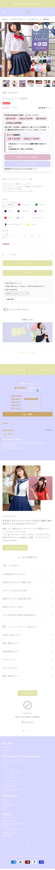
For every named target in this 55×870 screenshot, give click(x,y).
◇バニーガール (9, 777)
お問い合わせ (8, 821)
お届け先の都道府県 (11, 290)
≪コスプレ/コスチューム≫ (14, 760)
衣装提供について (10, 832)
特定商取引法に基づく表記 (13, 824)
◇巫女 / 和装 (8, 786)
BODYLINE (7, 747)
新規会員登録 (8, 805)
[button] (16, 399)
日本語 (26, 851)
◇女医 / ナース (9, 783)
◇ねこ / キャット (9, 780)
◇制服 (5, 765)
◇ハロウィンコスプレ (11, 763)
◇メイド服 (7, 768)
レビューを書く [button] (27, 414)
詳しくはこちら (27, 722)
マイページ (7, 802)
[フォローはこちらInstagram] (27, 843)
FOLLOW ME (27, 693)
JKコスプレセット (18, 19)
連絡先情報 (7, 835)
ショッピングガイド (11, 818)
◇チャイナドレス (10, 774)
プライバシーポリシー (11, 829)
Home (4, 19)
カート (5, 808)
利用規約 (6, 826)
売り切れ (27, 273)
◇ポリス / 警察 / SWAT (12, 771)
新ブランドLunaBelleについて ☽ (27, 4)
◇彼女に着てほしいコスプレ (14, 789)
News (5, 799)
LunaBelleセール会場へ (27, 164)
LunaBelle (7, 750)
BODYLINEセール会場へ (27, 157)
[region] (27, 713)
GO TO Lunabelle (15, 548)
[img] (8, 430)
